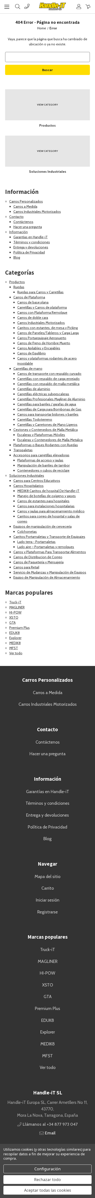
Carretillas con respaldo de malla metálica (48, 384)
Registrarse (47, 911)
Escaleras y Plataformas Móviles (41, 435)
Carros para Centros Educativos (36, 480)
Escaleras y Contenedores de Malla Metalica (50, 440)
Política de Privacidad (29, 252)
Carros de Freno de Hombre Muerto (43, 343)
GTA (12, 622)
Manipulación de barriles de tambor (43, 465)
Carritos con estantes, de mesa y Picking (47, 328)
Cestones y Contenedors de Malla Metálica (45, 429)
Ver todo (15, 653)
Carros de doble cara (32, 317)
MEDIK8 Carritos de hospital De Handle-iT (48, 491)
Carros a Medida (25, 206)
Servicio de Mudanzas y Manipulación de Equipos (49, 572)
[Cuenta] (79, 6)
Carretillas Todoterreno (34, 419)
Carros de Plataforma (29, 297)
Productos (17, 282)
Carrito (47, 888)
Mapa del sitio (47, 876)
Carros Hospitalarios (28, 486)
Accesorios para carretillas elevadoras (41, 455)
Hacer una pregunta (27, 227)
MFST (13, 648)
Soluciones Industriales (26, 475)
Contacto (16, 216)
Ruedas (18, 287)
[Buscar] (17, 6)
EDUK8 (14, 633)
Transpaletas (23, 450)
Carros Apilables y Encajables (38, 348)
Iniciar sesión (47, 900)
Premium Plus (19, 627)
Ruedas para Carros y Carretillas (40, 292)
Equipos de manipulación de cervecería (42, 526)
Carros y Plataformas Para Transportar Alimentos (49, 552)
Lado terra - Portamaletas (36, 542)
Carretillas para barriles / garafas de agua (46, 404)
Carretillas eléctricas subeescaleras (43, 394)
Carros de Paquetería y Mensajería (38, 562)
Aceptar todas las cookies (47, 1190)
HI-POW (15, 612)
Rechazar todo (47, 1179)
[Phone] (27, 6)
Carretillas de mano (27, 368)
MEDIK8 (15, 643)
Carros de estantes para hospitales (43, 501)
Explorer (15, 638)
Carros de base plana (32, 302)
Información (18, 232)
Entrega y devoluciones (30, 247)
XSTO (13, 617)
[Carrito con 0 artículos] (88, 6)
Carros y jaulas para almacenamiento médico (51, 511)
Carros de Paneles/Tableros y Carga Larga (48, 333)
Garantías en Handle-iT (30, 237)
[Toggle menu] (6, 6)
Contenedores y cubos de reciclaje (43, 470)
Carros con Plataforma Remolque (42, 312)
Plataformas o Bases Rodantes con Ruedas (45, 445)
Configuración (47, 1169)
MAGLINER (17, 607)
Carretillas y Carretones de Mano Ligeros (47, 424)
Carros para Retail (26, 567)
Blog (16, 257)
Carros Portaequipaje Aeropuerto (41, 338)
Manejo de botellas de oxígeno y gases (46, 496)
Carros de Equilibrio (31, 353)
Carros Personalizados (26, 201)
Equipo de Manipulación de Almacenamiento (46, 577)
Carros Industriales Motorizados (37, 211)
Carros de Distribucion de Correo (37, 557)
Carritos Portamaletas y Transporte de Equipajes (49, 536)
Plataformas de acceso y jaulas (40, 460)
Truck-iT (15, 602)
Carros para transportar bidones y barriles (47, 414)
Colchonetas (27, 531)
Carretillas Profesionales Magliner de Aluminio (51, 399)
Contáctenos (23, 222)
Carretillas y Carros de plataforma (42, 307)
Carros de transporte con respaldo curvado (49, 373)
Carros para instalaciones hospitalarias (46, 506)
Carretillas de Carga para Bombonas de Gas (49, 409)
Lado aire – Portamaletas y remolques (45, 547)
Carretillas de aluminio (33, 389)
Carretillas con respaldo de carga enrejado (48, 379)
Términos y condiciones (31, 242)
